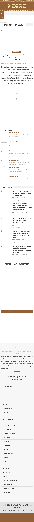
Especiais (5, 412)
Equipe (30, 510)
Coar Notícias (7, 441)
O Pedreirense (7, 477)
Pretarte (5, 401)
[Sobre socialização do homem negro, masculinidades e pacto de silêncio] (6, 221)
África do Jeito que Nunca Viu (11, 426)
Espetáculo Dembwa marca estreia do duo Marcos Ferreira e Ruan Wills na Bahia (21, 234)
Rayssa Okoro (13, 176)
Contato (23, 510)
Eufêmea (5, 449)
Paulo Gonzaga (14, 167)
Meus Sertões (7, 469)
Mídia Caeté (6, 473)
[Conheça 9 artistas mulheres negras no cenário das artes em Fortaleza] (6, 194)
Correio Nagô (6, 445)
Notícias (5, 393)
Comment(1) (27, 63)
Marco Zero (6, 465)
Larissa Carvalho (16, 200)
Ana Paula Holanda (15, 132)
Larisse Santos (14, 160)
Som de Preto (16, 51)
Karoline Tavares (16, 257)
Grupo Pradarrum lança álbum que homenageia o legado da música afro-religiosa (17, 57)
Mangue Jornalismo (8, 461)
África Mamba (7, 430)
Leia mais (17, 371)
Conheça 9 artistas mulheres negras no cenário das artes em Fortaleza (22, 193)
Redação (19, 63)
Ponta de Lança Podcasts (10, 481)
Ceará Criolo (6, 437)
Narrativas (6, 405)
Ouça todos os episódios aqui (17, 312)
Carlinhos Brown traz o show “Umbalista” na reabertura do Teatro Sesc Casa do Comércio (22, 207)
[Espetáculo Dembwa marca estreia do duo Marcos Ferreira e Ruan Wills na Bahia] (6, 234)
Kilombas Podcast (8, 453)
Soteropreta (6, 492)
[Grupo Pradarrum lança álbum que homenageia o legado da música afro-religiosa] (17, 38)
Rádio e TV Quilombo (9, 488)
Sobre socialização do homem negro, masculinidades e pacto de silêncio (22, 221)
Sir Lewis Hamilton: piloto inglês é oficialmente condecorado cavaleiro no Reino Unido (21, 249)
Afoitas (5, 422)
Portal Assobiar (7, 484)
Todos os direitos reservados (10, 510)
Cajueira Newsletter (9, 433)
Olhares (5, 397)
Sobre (4, 389)
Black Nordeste (7, 409)
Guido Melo (12, 151)
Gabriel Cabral (13, 142)
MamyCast (6, 457)
